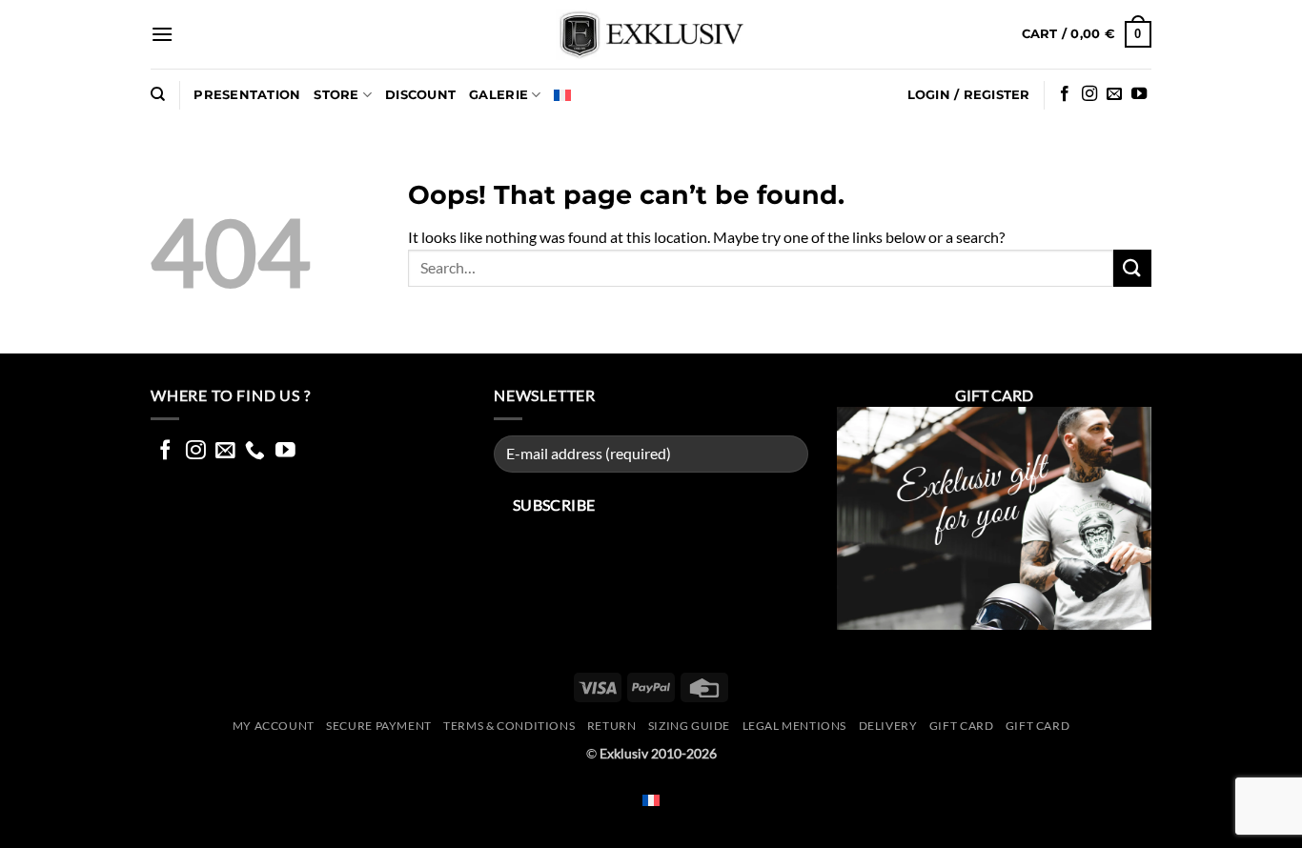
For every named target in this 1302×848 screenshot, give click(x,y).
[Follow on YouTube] (1139, 94)
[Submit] (1132, 268)
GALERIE (498, 95)
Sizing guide (689, 725)
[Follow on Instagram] (1089, 94)
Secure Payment (379, 725)
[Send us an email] (1114, 94)
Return (612, 725)
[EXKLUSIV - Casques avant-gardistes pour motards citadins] (651, 35)
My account (274, 725)
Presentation (246, 95)
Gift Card (961, 725)
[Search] (158, 94)
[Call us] (255, 451)
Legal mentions (795, 725)
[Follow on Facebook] (1064, 94)
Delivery (888, 725)
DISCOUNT (420, 95)
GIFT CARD (1038, 725)
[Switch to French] (562, 95)
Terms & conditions (509, 725)
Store (336, 95)
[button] (162, 33)
